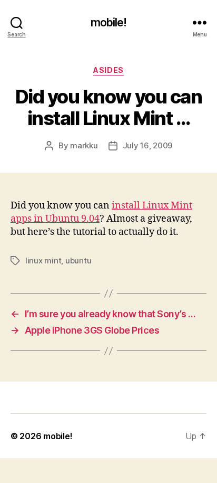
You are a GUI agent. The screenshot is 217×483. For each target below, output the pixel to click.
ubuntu (78, 260)
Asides (108, 69)
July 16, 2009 (148, 145)
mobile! (109, 22)
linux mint (43, 260)
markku (83, 145)
